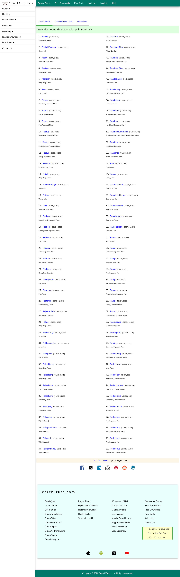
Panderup (114, 110)
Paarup (44, 100)
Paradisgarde (116, 216)
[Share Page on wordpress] (132, 467)
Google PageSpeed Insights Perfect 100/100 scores (158, 533)
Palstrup (114, 36)
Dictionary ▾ (7, 31)
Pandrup (114, 121)
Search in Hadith (85, 518)
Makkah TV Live (119, 505)
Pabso (46, 195)
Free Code (79, 3)
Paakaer (45, 68)
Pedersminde (116, 406)
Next (105, 460)
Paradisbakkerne (118, 195)
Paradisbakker (116, 184)
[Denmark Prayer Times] (91, 20)
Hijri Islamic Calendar (88, 505)
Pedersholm (115, 364)
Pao (112, 163)
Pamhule (114, 58)
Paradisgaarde (116, 205)
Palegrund (47, 353)
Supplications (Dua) (121, 522)
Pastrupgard (115, 322)
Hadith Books (84, 514)
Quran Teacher (51, 535)
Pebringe (114, 343)
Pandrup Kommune (119, 131)
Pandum (114, 142)
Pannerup (114, 153)
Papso (113, 174)
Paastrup (47, 163)
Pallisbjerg (47, 406)
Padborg (46, 216)
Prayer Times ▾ (9, 19)
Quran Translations (53, 514)
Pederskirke (115, 396)
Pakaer (46, 322)
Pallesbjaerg (48, 364)
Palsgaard (47, 417)
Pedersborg (115, 353)
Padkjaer (47, 269)
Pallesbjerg (48, 375)
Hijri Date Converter (87, 510)
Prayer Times (44, 3)
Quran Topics (51, 526)
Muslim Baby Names (121, 518)
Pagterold (47, 301)
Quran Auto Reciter (154, 501)
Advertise (149, 518)
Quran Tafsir (50, 518)
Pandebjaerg (116, 79)
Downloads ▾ (8, 42)
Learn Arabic (117, 514)
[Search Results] (89, 20)
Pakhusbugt (48, 332)
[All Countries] (92, 20)
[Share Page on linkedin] (99, 467)
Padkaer (46, 258)
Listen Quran (51, 505)
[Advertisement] (107, 13)
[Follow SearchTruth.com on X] (114, 553)
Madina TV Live (119, 510)
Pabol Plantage (49, 184)
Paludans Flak (116, 47)
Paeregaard (48, 279)
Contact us (7, 48)
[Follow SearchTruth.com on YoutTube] (126, 553)
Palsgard (47, 438)
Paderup (46, 248)
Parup (112, 248)
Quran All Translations (55, 531)
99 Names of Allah (120, 501)
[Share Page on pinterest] (116, 467)
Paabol (44, 36)
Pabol (45, 174)
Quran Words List (53, 522)
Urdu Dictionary (119, 531)
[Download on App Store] (88, 553)
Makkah (92, 3)
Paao (43, 89)
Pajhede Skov (49, 311)
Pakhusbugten (49, 343)
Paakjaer (45, 79)
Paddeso (47, 237)
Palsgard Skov (49, 449)
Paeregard (47, 290)
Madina (103, 3)
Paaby (44, 58)
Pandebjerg (115, 89)
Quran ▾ (6, 8)
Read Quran (50, 501)
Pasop (113, 311)
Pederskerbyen (117, 385)
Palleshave (48, 385)
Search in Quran (52, 539)
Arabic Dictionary (119, 526)
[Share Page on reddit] (125, 467)
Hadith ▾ (6, 14)
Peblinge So (115, 332)
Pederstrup (115, 417)
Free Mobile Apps (153, 505)
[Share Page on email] (108, 467)
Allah (114, 3)
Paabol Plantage (48, 47)
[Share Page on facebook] (82, 467)
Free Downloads (62, 3)
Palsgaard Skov (50, 427)
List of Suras (50, 510)
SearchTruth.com (20, 3)
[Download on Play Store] (101, 553)
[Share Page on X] (91, 467)
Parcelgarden (116, 227)
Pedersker (115, 375)
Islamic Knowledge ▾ (11, 37)
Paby (45, 205)
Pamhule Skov (116, 68)
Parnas (113, 237)
